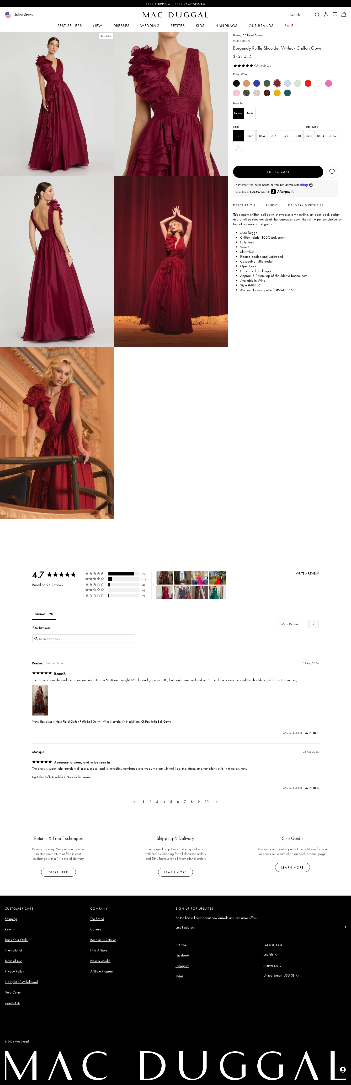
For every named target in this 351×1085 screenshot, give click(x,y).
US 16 (332, 136)
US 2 (250, 136)
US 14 (320, 136)
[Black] (236, 83)
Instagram (182, 965)
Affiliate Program (101, 971)
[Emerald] (267, 83)
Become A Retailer (103, 939)
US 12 (308, 136)
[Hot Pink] (328, 83)
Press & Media (100, 960)
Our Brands (261, 25)
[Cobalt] (256, 83)
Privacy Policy (14, 971)
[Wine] (277, 83)
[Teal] (287, 93)
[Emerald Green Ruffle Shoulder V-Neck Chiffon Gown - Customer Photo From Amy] (217, 592)
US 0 (238, 136)
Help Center (13, 992)
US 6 (274, 136)
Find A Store (98, 950)
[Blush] (236, 93)
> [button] (217, 801)
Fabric (272, 205)
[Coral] (246, 83)
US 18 (239, 151)
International (13, 950)
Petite (250, 113)
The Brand (97, 918)
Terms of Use (13, 960)
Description (244, 205)
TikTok (179, 976)
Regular (238, 113)
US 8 (285, 136)
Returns (10, 929)
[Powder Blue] (287, 83)
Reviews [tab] (40, 614)
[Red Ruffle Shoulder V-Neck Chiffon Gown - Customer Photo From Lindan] (217, 578)
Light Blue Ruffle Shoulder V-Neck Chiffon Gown (61, 777)
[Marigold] (277, 93)
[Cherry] (308, 83)
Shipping (11, 918)
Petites (178, 25)
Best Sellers (70, 25)
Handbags (227, 25)
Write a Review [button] (307, 573)
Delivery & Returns (305, 205)
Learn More (175, 872)
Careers (95, 929)
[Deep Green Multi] (246, 93)
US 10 (297, 136)
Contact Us (12, 1002)
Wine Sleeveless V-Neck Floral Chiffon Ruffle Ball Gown (66, 722)
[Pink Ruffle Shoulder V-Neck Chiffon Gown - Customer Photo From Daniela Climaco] (199, 578)
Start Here (58, 872)
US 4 (262, 136)
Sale (289, 25)
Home (236, 35)
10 (207, 801)
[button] (343, 15)
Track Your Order (16, 939)
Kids (200, 25)
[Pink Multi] (256, 93)
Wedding (150, 25)
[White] (318, 83)
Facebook (182, 955)
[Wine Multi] (267, 93)
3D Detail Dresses (253, 35)
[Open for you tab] (343, 1069)
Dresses (121, 25)
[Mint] (297, 83)
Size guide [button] (312, 126)
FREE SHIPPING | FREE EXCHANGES (175, 3)
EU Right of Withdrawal (21, 981)
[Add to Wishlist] (332, 172)
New (97, 25)
